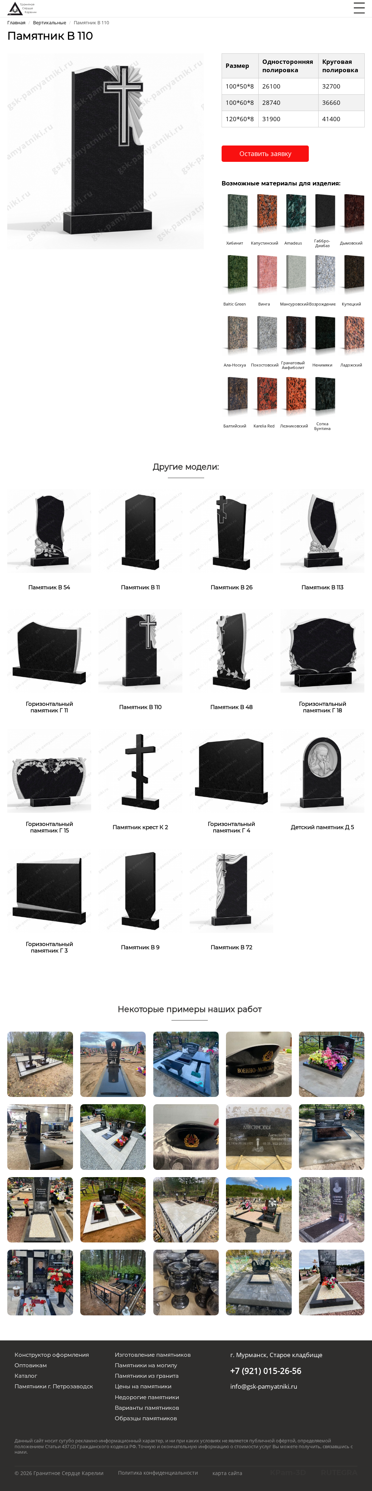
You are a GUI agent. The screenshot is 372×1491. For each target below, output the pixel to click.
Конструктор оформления (52, 1354)
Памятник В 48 (231, 707)
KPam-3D (288, 1472)
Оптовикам (31, 1365)
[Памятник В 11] (140, 530)
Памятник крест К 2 (140, 827)
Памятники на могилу (146, 1365)
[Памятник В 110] (105, 150)
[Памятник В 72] (232, 890)
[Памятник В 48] (232, 650)
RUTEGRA (339, 1472)
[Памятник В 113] (322, 530)
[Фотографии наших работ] (40, 1063)
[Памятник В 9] (140, 890)
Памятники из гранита (147, 1375)
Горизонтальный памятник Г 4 (231, 827)
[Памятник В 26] (232, 530)
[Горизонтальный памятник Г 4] (232, 770)
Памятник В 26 (231, 587)
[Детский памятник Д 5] (322, 770)
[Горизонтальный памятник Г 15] (49, 770)
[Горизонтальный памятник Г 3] (49, 890)
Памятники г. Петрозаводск (54, 1386)
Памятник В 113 (322, 587)
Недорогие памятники (147, 1397)
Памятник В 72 (231, 947)
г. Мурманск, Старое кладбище (276, 1355)
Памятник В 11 (140, 587)
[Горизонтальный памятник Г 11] (49, 650)
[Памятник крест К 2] (140, 770)
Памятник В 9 (140, 947)
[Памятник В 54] (49, 530)
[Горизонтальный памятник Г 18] (322, 650)
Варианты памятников (147, 1407)
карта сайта (227, 1473)
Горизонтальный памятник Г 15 (49, 827)
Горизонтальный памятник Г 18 (322, 707)
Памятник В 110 (140, 707)
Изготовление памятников (153, 1354)
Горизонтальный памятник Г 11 (49, 707)
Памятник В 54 (49, 587)
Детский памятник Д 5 (322, 827)
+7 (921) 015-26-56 (266, 1370)
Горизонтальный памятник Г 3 (49, 947)
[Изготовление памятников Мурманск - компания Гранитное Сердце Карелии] (21, 7)
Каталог (26, 1375)
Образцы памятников (146, 1418)
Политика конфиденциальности (158, 1472)
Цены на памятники (143, 1386)
